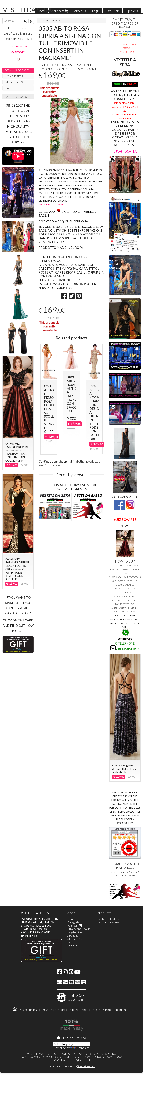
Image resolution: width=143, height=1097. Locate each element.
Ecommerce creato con (71, 1066)
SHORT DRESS (15, 82)
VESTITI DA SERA (27, 10)
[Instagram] (65, 973)
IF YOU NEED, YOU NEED (125, 863)
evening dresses (50, 465)
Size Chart (113, 11)
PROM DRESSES (125, 867)
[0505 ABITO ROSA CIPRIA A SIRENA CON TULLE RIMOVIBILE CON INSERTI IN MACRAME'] (71, 131)
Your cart (58, 11)
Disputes (72, 942)
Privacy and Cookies (79, 928)
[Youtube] (77, 973)
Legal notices (75, 932)
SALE (9, 88)
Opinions (132, 11)
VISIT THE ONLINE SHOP (125, 871)
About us (80, 11)
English (68, 1038)
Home (71, 918)
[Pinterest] (71, 973)
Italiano (81, 1038)
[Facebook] (59, 973)
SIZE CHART (75, 938)
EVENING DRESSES (49, 20)
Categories (74, 922)
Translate (83, 1048)
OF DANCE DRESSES (125, 875)
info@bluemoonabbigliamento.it (71, 1060)
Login (96, 11)
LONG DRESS (14, 76)
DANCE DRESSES (15, 96)
